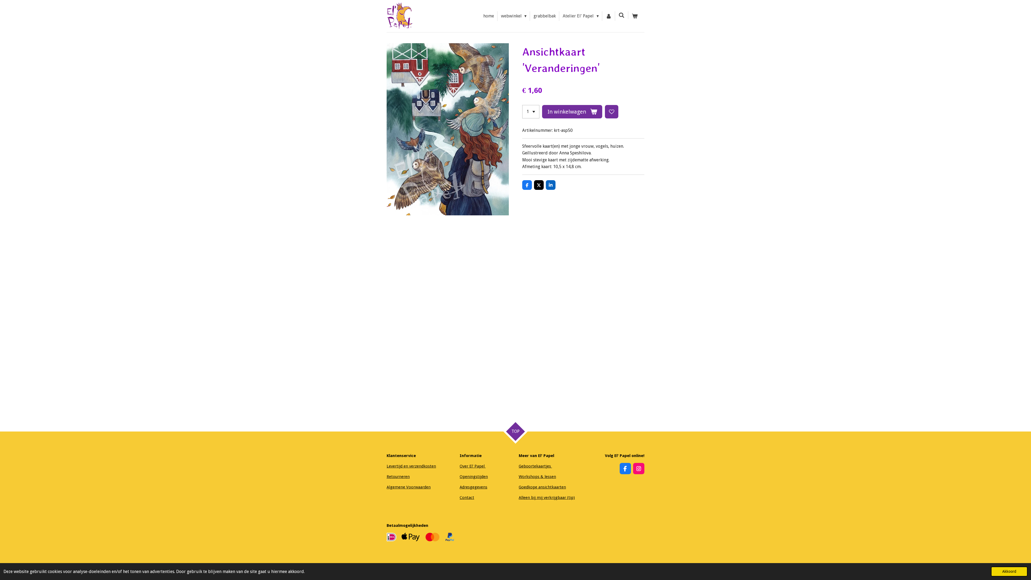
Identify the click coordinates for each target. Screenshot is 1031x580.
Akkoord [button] (1009, 571)
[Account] (608, 16)
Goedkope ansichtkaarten (542, 487)
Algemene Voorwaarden (409, 487)
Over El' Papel (473, 466)
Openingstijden (474, 476)
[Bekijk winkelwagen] (634, 16)
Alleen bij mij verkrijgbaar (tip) (547, 497)
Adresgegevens (473, 487)
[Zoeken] (621, 15)
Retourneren (398, 476)
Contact (467, 497)
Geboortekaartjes (535, 466)
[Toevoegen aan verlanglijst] (611, 111)
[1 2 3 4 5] (530, 111)
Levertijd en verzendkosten (411, 466)
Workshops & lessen (537, 476)
